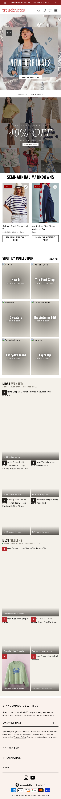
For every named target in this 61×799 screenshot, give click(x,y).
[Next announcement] (55, 2)
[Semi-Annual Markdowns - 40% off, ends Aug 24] (30, 135)
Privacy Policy (20, 737)
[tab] (23, 95)
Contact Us (30, 748)
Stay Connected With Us (20, 705)
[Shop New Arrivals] (30, 52)
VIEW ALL (54, 259)
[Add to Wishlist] (25, 186)
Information (30, 758)
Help (30, 767)
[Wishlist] (44, 10)
